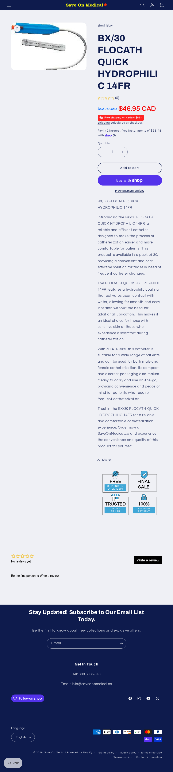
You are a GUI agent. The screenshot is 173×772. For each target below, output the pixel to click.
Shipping (104, 123)
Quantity (104, 143)
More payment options (129, 191)
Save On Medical (55, 752)
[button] (9, 5)
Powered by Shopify (79, 752)
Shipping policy (122, 757)
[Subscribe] (121, 643)
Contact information (149, 757)
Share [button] (106, 459)
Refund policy (105, 753)
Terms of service (151, 753)
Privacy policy (127, 753)
